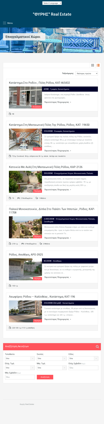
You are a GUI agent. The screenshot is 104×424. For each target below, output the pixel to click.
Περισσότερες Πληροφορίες (57, 102)
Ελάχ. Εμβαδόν (77, 363)
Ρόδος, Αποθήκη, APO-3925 (26, 254)
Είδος (71, 354)
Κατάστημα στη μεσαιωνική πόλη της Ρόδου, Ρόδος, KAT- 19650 (49, 124)
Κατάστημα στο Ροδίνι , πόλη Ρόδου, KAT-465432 (39, 82)
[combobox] (20, 358)
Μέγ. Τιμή (41, 363)
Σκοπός (40, 354)
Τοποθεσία (9, 354)
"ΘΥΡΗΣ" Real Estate (52, 14)
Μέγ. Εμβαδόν (13, 373)
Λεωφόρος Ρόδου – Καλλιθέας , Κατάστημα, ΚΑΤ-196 (42, 296)
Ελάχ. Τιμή (9, 363)
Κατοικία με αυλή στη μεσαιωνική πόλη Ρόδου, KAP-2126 (45, 167)
